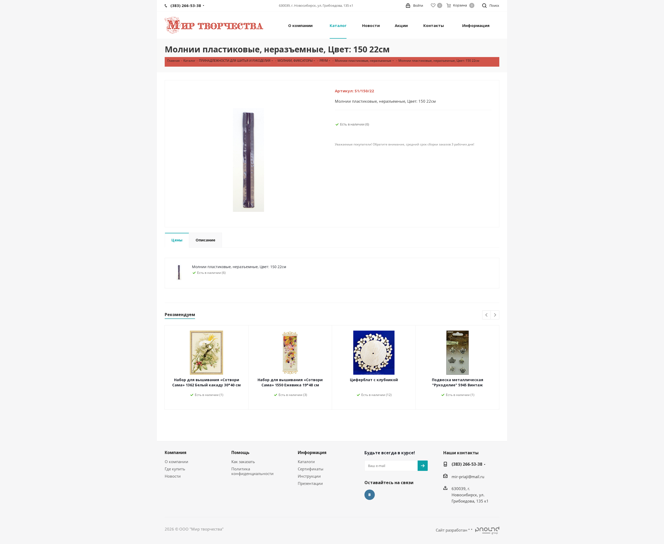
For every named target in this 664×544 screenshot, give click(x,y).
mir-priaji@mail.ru (468, 476)
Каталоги (306, 461)
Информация (312, 452)
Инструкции (309, 476)
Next (495, 315)
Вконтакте (369, 495)
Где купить (175, 468)
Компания (175, 452)
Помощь (240, 452)
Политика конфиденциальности (252, 471)
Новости (173, 476)
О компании (176, 461)
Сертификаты (310, 468)
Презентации (310, 483)
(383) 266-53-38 (467, 464)
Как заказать (243, 461)
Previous (486, 315)
